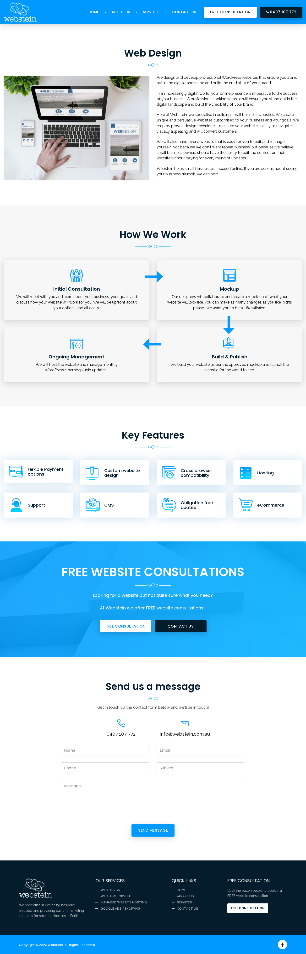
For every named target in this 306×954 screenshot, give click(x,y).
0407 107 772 (283, 12)
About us (121, 12)
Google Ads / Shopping (120, 908)
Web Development (116, 896)
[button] (125, 626)
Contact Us (184, 12)
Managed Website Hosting (124, 902)
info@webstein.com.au (185, 734)
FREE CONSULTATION (230, 12)
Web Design (110, 890)
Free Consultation (248, 908)
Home (93, 12)
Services (151, 12)
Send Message (153, 830)
